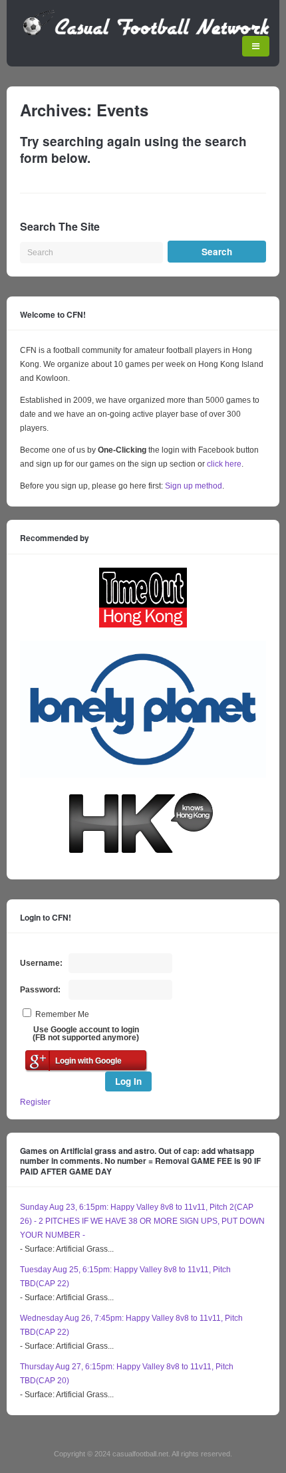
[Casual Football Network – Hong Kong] (146, 33)
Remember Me (62, 1014)
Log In (128, 1081)
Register (35, 1102)
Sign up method (192, 486)
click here (224, 464)
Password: (40, 990)
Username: (41, 963)
